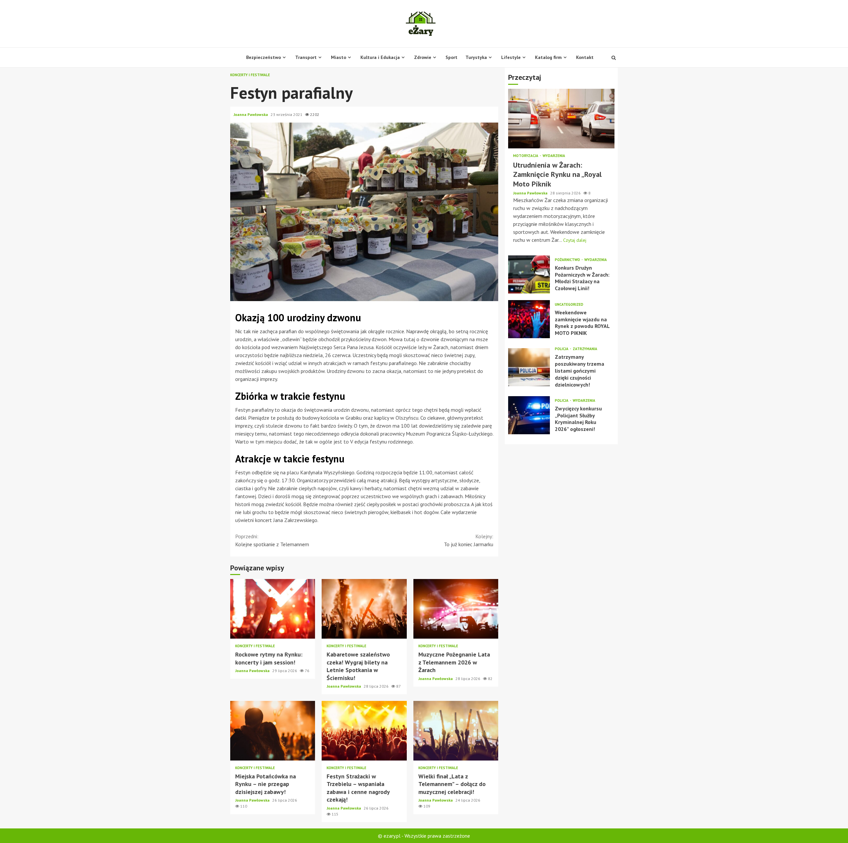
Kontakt (585, 57)
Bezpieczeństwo (263, 57)
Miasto (338, 57)
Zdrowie (422, 57)
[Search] (614, 57)
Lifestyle (511, 57)
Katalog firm (548, 57)
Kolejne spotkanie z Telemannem (272, 540)
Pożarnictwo (568, 260)
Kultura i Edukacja (380, 57)
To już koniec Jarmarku (468, 540)
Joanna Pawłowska (251, 114)
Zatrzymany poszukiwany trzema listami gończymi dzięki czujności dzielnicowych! (529, 367)
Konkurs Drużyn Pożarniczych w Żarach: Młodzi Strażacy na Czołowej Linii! (529, 274)
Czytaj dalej (574, 240)
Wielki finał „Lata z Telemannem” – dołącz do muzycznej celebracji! (455, 731)
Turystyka (476, 57)
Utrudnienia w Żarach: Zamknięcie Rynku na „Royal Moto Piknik (561, 118)
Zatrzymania (585, 349)
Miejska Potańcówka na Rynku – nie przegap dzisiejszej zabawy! (272, 731)
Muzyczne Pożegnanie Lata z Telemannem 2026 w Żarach (455, 609)
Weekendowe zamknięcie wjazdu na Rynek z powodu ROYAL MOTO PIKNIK (529, 319)
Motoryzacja (526, 156)
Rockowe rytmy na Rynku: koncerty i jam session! (272, 609)
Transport (306, 57)
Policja (562, 349)
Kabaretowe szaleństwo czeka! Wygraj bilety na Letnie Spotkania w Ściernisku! (364, 609)
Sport (451, 57)
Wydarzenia (554, 156)
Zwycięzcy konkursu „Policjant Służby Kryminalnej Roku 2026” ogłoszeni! (529, 415)
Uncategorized (569, 304)
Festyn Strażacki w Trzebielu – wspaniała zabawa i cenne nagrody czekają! (364, 731)
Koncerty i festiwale (250, 75)
